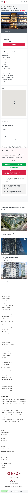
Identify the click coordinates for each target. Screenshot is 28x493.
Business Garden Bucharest (7, 305)
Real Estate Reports (5, 434)
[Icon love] (24, 215)
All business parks (5, 318)
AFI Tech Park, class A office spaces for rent (10, 421)
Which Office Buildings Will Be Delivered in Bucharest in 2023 (14, 401)
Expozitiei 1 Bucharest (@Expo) (8, 314)
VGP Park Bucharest (6, 355)
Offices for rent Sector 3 (7, 381)
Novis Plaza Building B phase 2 (10, 257)
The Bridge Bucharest (6, 300)
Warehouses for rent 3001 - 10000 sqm (9, 392)
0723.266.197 (5, 440)
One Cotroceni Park (6, 296)
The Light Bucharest (6, 302)
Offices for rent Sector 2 (7, 379)
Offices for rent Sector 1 (6, 377)
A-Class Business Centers (7, 372)
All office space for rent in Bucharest (9, 333)
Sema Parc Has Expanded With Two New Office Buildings (13, 419)
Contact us (14, 44)
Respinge (7, 164)
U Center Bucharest (6, 298)
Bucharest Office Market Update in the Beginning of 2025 (13, 403)
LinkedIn (5, 455)
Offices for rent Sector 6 (7, 388)
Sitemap (3, 467)
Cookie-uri (16, 160)
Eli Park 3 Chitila (5, 340)
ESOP (7, 1)
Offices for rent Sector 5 (7, 386)
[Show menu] (2, 2)
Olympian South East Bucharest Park (9, 344)
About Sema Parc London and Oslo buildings (11, 408)
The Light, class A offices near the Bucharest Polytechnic (13, 416)
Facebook (5, 457)
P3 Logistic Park (5, 346)
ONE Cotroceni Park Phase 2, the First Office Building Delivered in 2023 (14, 399)
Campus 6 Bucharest (6, 309)
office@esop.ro (6, 443)
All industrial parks (5, 364)
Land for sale (4, 375)
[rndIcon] (25, 215)
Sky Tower (4, 331)
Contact (3, 438)
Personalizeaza (14, 167)
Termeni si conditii (7, 160)
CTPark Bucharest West (6, 357)
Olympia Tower (5, 329)
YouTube (5, 459)
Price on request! (7, 36)
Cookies (3, 465)
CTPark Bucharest (5, 351)
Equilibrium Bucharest (6, 307)
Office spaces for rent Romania (8, 370)
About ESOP (3, 430)
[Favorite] (26, 2)
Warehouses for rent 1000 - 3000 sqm (9, 390)
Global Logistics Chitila (6, 348)
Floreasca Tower (5, 324)
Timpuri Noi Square (6, 311)
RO (22, 2)
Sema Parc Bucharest (6, 294)
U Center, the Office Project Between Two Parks (11, 410)
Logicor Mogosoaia (6, 342)
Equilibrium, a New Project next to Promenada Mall (12, 412)
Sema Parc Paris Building (7, 327)
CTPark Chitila (4, 359)
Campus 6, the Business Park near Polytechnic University (13, 414)
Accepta (20, 164)
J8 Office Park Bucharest (7, 316)
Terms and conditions (6, 463)
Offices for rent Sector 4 (7, 384)
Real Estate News (5, 432)
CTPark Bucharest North (6, 353)
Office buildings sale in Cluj (9, 6)
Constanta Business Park (7, 362)
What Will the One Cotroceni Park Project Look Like (12, 405)
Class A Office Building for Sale (10, 233)
